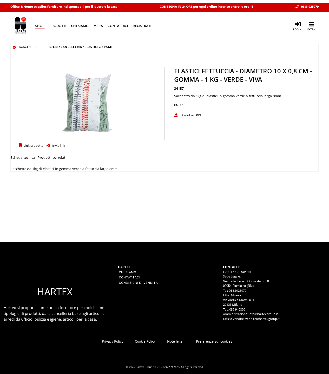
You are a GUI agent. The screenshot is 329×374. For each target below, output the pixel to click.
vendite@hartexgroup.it (262, 319)
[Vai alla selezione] (36, 47)
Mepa (98, 25)
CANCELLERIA (71, 47)
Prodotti (57, 25)
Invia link (58, 146)
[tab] (23, 158)
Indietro (24, 47)
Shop (40, 25)
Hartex (52, 47)
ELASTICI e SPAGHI (99, 47)
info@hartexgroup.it (263, 314)
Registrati (142, 25)
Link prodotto (33, 146)
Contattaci (118, 25)
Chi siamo (80, 25)
